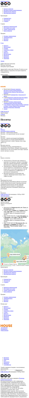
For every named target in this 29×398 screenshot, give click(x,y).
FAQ (5, 360)
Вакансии (6, 55)
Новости (6, 52)
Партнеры (6, 58)
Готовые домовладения (10, 36)
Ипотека (6, 40)
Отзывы (6, 48)
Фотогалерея (7, 47)
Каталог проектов (8, 8)
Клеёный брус (7, 18)
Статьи (5, 51)
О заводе (6, 21)
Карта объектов (8, 30)
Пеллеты (6, 39)
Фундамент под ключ (9, 28)
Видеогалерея (7, 54)
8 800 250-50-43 (5, 111)
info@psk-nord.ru (5, 1)
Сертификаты (7, 364)
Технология (7, 19)
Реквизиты (6, 362)
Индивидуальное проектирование (13, 10)
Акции (2, 61)
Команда (6, 45)
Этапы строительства (9, 29)
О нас (2, 43)
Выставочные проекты (10, 13)
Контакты (6, 57)
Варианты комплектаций (10, 26)
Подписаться (19, 370)
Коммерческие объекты (10, 11)
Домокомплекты (8, 37)
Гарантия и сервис (8, 50)
